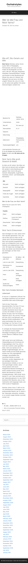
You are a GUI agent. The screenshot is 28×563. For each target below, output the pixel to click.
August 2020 (7, 505)
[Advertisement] (14, 43)
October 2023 (7, 441)
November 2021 (8, 475)
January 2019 (7, 539)
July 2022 (6, 464)
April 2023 (6, 446)
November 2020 (8, 498)
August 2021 (7, 482)
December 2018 (7, 541)
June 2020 (6, 509)
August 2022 (7, 462)
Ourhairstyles (14, 4)
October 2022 (7, 457)
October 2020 (7, 500)
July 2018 (6, 550)
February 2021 (7, 493)
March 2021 (6, 491)
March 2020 (6, 516)
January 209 (7, 552)
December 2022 (8, 452)
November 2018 (8, 543)
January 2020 (7, 521)
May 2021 (6, 489)
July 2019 (6, 534)
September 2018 (8, 548)
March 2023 (6, 448)
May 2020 (6, 511)
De (5, 403)
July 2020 (6, 507)
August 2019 (7, 532)
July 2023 (6, 443)
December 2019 (8, 523)
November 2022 (8, 455)
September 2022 (8, 459)
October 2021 (7, 477)
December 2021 (7, 473)
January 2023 (7, 450)
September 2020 (8, 502)
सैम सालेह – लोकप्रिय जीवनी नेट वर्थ (12, 406)
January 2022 (7, 471)
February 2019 (7, 536)
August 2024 (7, 437)
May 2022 (6, 466)
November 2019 (8, 525)
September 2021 (8, 480)
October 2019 (7, 527)
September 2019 (8, 530)
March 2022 (6, 468)
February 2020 (7, 518)
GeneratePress (23, 560)
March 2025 (6, 434)
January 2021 (7, 496)
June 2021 (6, 487)
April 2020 (6, 514)
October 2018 (7, 545)
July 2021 (6, 484)
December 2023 (8, 439)
